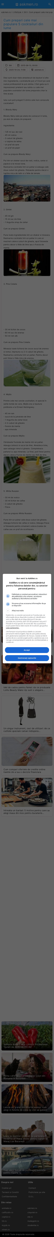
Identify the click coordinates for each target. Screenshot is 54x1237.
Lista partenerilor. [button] (12, 628)
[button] (27, 611)
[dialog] (27, 618)
